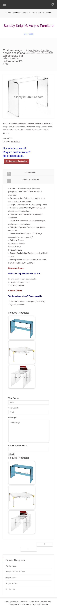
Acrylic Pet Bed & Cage (15, 572)
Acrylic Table (15, 142)
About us (16, 12)
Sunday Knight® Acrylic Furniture (29, 25)
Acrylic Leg (10, 589)
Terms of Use (34, 602)
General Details (30, 173)
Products (26, 12)
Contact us (36, 12)
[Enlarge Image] (28, 76)
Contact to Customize (18, 161)
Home (8, 12)
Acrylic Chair (11, 578)
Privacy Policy (46, 602)
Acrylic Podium (12, 583)
